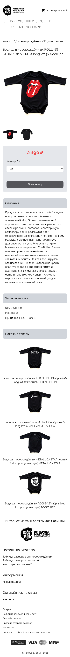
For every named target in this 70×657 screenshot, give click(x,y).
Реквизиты (8, 627)
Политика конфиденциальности (20, 614)
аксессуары (34, 27)
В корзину (35, 184)
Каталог (8, 41)
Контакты (8, 599)
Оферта (7, 609)
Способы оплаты (12, 618)
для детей (43, 21)
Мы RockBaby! (12, 581)
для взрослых (13, 27)
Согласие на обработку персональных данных (28, 632)
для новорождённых (18, 21)
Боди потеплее (53, 41)
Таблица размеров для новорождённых (27, 556)
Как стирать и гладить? (17, 564)
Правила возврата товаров (17, 623)
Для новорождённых (28, 41)
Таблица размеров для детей (21, 560)
